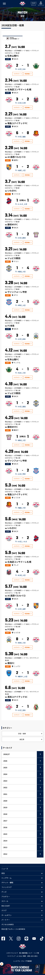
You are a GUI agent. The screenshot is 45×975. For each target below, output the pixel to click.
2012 (5, 854)
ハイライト (17, 74)
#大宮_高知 (22, 710)
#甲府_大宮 (22, 305)
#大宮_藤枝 (22, 238)
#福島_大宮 (22, 508)
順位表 (22, 739)
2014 (5, 840)
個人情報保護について (25, 953)
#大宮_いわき (22, 541)
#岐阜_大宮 (22, 643)
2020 (5, 801)
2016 (5, 827)
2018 (5, 814)
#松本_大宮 (22, 373)
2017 (5, 820)
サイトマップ (11, 956)
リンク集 (36, 953)
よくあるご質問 (21, 956)
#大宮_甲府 (22, 474)
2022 (5, 787)
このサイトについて (12, 953)
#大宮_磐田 (22, 406)
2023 (5, 781)
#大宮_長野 (22, 609)
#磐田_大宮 (22, 271)
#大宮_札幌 (22, 103)
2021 (5, 794)
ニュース (4, 868)
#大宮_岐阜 (22, 339)
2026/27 (6, 754)
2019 (5, 807)
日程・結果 (22, 733)
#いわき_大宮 (22, 204)
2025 (5, 767)
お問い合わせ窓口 (32, 956)
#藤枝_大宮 (22, 440)
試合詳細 (27, 74)
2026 (5, 761)
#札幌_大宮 (22, 575)
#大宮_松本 (22, 69)
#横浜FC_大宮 (22, 676)
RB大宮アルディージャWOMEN (13, 929)
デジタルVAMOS (7, 924)
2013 (5, 847)
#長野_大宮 (22, 170)
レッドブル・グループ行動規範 (22, 961)
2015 (5, 834)
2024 (5, 774)
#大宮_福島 (22, 136)
